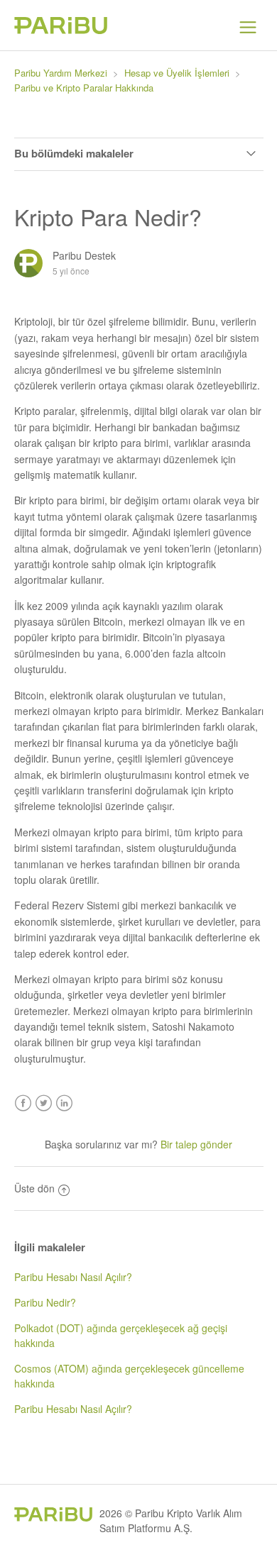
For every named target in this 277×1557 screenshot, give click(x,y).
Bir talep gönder (196, 1144)
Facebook (23, 1103)
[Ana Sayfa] (60, 30)
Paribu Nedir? (45, 1302)
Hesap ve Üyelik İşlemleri (176, 72)
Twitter (44, 1103)
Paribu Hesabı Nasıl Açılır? (73, 1277)
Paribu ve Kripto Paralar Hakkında (83, 87)
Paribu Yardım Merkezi (60, 72)
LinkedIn (64, 1103)
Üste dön (34, 1188)
